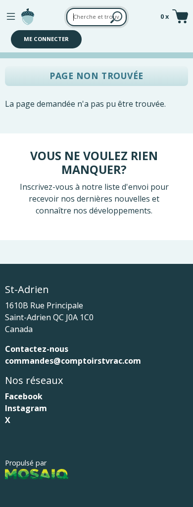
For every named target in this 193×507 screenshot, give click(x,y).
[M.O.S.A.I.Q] (36, 473)
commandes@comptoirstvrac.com (73, 360)
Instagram (26, 408)
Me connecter (46, 38)
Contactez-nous (36, 348)
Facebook (24, 396)
